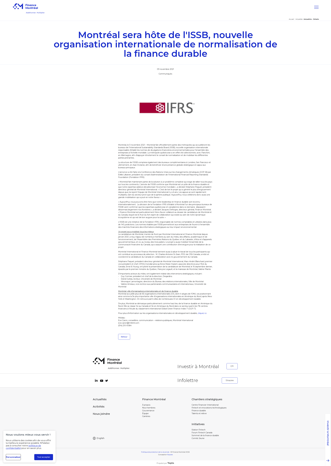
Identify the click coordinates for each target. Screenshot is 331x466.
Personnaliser (13, 457)
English (100, 438)
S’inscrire (230, 380)
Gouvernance (148, 410)
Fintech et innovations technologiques (209, 408)
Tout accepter (43, 457)
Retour (124, 337)
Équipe (145, 413)
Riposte (170, 455)
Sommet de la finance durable (205, 435)
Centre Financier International (205, 405)
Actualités (299, 19)
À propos (146, 405)
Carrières (146, 416)
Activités (98, 406)
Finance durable (199, 410)
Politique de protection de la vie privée (155, 452)
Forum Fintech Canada (202, 432)
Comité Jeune (198, 438)
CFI (232, 366)
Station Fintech (198, 430)
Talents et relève (199, 413)
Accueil (291, 19)
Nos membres (148, 408)
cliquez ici (202, 313)
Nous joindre (101, 413)
